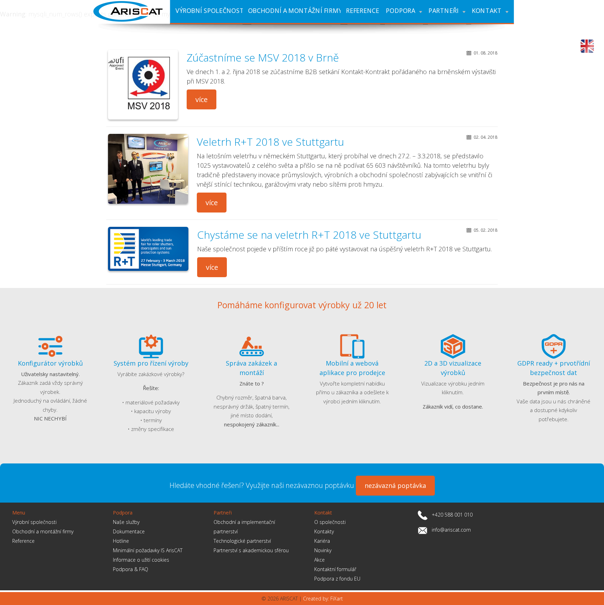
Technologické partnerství (242, 541)
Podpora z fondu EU (337, 578)
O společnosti (330, 522)
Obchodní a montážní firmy (42, 531)
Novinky (322, 550)
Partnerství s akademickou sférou (251, 550)
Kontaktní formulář (335, 569)
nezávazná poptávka (395, 485)
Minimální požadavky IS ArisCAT (147, 550)
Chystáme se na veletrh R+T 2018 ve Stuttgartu (309, 235)
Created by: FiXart (323, 598)
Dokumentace (129, 531)
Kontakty (324, 531)
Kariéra (322, 541)
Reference (23, 541)
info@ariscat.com (451, 529)
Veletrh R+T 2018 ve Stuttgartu (270, 142)
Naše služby (126, 522)
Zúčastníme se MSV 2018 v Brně (263, 57)
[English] (587, 46)
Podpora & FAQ (130, 569)
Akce (319, 559)
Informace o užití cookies (141, 559)
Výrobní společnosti (34, 522)
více (201, 99)
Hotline (121, 541)
